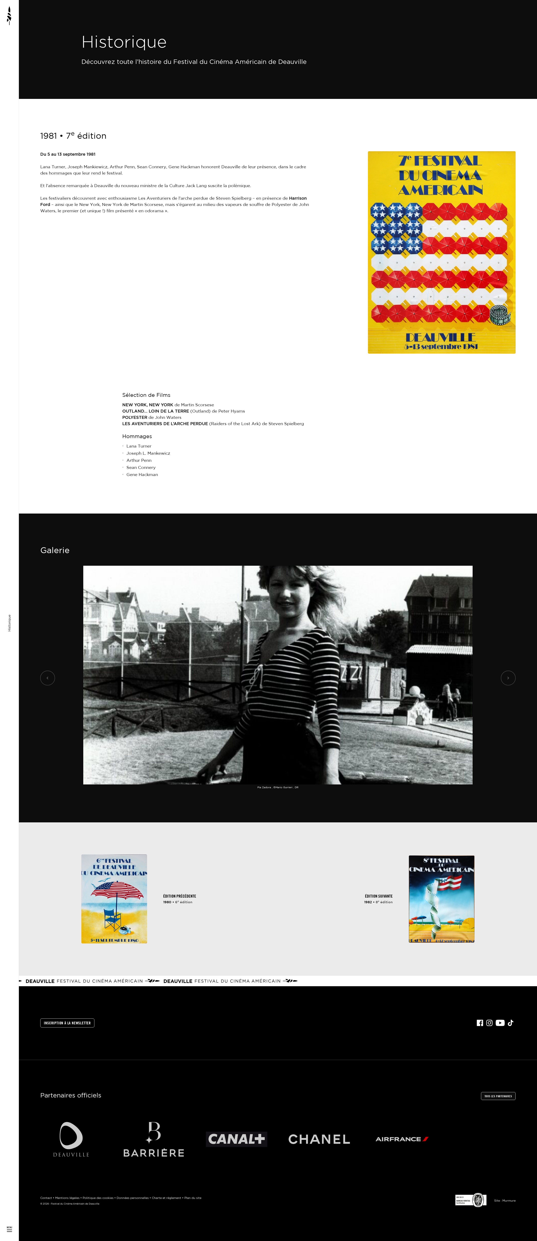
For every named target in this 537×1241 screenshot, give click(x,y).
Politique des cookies (98, 1198)
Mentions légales (67, 1198)
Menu (9, 620)
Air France (402, 1139)
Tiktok (510, 1023)
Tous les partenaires (498, 1096)
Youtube (500, 1023)
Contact (46, 1198)
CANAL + (236, 1139)
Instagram (489, 1023)
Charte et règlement (167, 1198)
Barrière (153, 1139)
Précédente (48, 677)
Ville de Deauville (71, 1139)
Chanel (319, 1139)
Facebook (480, 1023)
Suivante (508, 677)
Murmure (509, 1200)
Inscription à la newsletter (67, 1023)
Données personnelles (133, 1198)
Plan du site (192, 1198)
